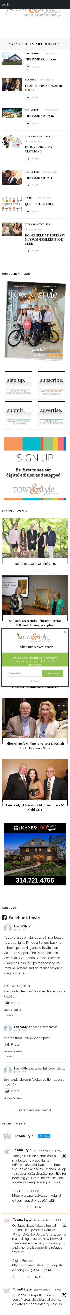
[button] (35, 647)
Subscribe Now (53, 673)
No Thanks (35, 681)
